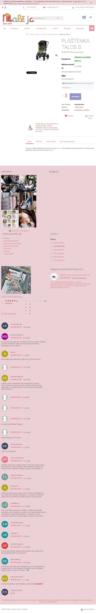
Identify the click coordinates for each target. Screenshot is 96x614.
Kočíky (55, 28)
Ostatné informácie (67, 141)
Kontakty (7, 251)
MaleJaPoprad (58, 250)
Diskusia (39, 141)
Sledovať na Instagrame (20, 231)
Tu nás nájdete (9, 254)
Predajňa (7, 238)
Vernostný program (85, 600)
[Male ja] (18, 18)
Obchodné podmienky (11, 241)
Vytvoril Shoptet (88, 609)
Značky (27, 28)
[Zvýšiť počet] (66, 94)
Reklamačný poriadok (11, 246)
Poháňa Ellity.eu (66, 87)
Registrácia (90, 7)
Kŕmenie (67, 28)
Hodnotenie (50, 141)
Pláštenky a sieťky (82, 110)
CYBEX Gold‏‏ (79, 107)
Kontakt (57, 600)
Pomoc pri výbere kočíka (48, 602)
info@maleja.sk (58, 243)
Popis (30, 141)
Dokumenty (7, 248)
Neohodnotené (77, 52)
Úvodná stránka (5, 29)
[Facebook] (3, 7)
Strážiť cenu (90, 117)
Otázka (70, 116)
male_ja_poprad (58, 253)
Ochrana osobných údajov (12, 243)
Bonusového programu (84, 83)
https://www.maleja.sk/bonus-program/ (26, 3)
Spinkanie (80, 28)
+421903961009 (59, 260)
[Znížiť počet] (66, 96)
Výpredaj (14, 28)
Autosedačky (41, 28)
